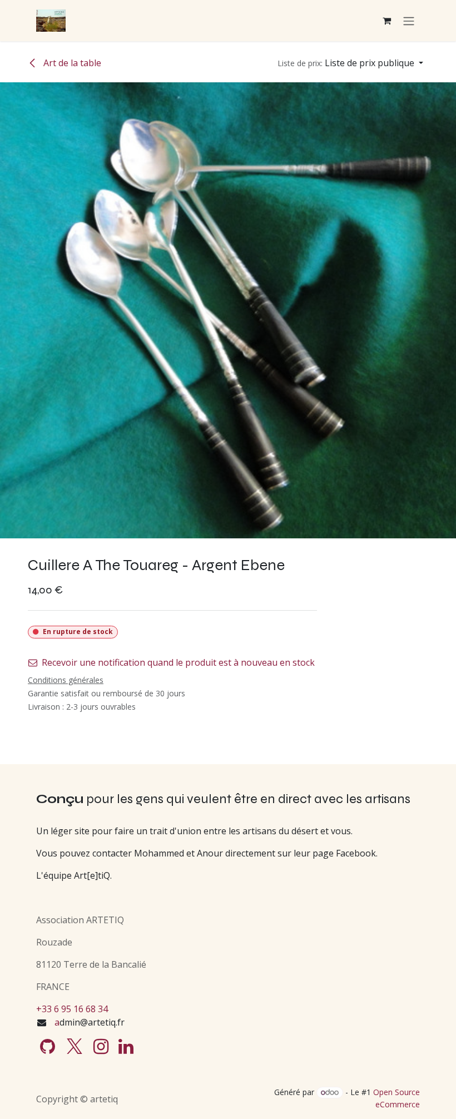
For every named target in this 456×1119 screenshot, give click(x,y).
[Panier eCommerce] (386, 20)
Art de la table (71, 63)
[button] (350, 62)
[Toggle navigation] (409, 20)
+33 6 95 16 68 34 (72, 1009)
